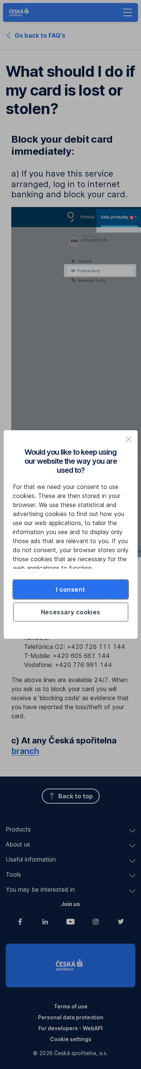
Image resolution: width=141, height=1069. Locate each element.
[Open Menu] (127, 12)
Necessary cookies (70, 612)
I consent (70, 589)
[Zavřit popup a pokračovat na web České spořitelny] (129, 439)
